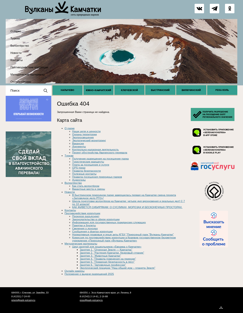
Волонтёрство (19, 45)
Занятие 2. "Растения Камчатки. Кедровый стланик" (112, 252)
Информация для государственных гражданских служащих (109, 222)
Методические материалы (27, 74)
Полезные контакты (84, 173)
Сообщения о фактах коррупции (92, 231)
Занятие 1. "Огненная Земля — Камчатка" (106, 249)
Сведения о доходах (85, 228)
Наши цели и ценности (86, 131)
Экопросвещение (83, 137)
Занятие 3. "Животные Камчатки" (100, 255)
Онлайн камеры (20, 81)
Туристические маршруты (88, 161)
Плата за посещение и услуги (90, 164)
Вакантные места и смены (88, 188)
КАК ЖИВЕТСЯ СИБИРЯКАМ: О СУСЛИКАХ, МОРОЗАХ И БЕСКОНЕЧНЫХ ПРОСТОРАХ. (127, 207)
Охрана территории (84, 134)
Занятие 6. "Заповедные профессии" (103, 264)
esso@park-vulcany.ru (91, 300)
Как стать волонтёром (85, 185)
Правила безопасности (86, 170)
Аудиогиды (79, 179)
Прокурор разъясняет (85, 216)
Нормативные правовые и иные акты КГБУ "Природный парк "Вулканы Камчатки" (123, 234)
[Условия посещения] (212, 121)
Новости (15, 52)
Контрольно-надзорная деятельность (95, 149)
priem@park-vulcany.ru (23, 300)
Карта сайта (230, 307)
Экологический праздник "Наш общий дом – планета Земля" (117, 267)
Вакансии (78, 143)
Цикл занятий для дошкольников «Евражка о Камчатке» (106, 246)
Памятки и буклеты (84, 225)
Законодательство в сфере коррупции (96, 219)
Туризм (15, 38)
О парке (15, 31)
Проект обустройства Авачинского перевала (99, 152)
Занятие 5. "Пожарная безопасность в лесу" (107, 261)
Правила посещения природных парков (97, 176)
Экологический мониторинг (89, 140)
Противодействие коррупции (29, 67)
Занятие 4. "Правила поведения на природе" (108, 258)
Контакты (16, 60)
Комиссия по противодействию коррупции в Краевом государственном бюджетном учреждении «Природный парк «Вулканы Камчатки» (124, 239)
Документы (79, 146)
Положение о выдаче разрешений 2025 (89, 273)
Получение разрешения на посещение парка (100, 158)
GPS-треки (78, 167)
